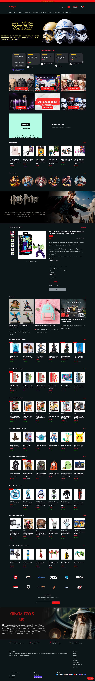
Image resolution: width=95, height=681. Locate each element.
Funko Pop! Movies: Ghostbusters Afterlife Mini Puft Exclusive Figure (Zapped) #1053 (66, 416)
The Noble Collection (14, 561)
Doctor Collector (77, 530)
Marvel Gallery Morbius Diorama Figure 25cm (65, 357)
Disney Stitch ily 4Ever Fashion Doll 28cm (27, 446)
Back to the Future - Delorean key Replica (79, 533)
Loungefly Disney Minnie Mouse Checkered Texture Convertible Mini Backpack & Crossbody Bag (15, 161)
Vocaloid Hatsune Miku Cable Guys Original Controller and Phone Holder (28, 504)
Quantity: (51, 285)
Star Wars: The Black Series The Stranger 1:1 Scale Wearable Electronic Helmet (41, 533)
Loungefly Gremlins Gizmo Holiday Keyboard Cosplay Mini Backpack (27, 475)
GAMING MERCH (35, 12)
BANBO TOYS (12, 384)
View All (84, 142)
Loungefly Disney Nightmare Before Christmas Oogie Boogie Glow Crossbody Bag (66, 475)
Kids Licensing (12, 501)
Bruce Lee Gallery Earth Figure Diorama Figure (40, 357)
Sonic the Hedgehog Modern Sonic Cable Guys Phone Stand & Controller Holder (41, 504)
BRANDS (42, 12)
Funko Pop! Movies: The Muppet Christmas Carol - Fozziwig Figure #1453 (27, 416)
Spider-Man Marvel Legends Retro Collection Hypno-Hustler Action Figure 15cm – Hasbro (79, 161)
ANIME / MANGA (26, 12)
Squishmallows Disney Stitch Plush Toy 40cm (41, 446)
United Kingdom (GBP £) (13, 672)
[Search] (69, 7)
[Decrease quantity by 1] (54, 285)
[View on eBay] (29, 62)
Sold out (57, 289)
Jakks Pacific (63, 384)
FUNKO (62, 157)
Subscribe (56, 602)
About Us (75, 655)
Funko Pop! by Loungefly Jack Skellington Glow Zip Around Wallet (79, 475)
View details (83, 227)
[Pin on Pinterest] (79, 238)
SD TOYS (50, 354)
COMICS (18, 12)
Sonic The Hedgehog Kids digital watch (27, 563)
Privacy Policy (76, 666)
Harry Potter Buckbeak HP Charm (15, 563)
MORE (49, 12)
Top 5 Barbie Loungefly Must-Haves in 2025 (45, 325)
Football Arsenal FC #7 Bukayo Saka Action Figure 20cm (15, 387)
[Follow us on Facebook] (34, 675)
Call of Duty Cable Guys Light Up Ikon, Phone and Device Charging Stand (54, 504)
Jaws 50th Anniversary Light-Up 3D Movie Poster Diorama (79, 357)
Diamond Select (38, 354)
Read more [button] (30, 59)
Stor (75, 501)
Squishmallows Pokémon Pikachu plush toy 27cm (78, 446)
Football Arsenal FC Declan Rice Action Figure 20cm (40, 386)
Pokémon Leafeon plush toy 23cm (66, 446)
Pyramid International (65, 561)
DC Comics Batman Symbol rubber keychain (66, 563)
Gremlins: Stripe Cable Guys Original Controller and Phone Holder (66, 504)
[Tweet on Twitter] (81, 238)
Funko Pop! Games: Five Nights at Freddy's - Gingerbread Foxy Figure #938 (40, 416)
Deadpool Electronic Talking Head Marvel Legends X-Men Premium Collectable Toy (28, 533)
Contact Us (75, 657)
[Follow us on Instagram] (36, 675)
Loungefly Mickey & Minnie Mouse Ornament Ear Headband (53, 564)
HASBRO (24, 157)
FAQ (74, 658)
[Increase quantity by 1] (60, 285)
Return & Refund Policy (77, 664)
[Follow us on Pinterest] (38, 675)
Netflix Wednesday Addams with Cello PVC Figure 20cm (53, 357)
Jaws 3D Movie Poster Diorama (14, 357)
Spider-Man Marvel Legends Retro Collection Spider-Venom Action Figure (28, 160)
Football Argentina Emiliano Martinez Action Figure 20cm (28, 386)
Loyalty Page (75, 660)
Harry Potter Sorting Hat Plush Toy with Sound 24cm (15, 446)
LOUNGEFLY (12, 157)
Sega (24, 561)
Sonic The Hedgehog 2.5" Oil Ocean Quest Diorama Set (66, 386)
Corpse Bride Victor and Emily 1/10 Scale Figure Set (28, 357)
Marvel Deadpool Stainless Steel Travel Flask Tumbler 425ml (79, 504)
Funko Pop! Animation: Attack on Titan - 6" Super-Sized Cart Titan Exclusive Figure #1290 (79, 416)
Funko (11, 413)
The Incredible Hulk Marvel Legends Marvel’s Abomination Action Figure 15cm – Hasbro (53, 161)
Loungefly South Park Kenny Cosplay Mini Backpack (54, 474)
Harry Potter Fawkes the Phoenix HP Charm (40, 563)
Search (74, 653)
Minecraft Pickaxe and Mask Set (79, 563)
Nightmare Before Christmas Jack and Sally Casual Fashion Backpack (15, 475)
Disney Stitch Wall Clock (14, 502)
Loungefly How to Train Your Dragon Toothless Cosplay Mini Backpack (41, 475)
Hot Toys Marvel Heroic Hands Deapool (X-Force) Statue (53, 533)
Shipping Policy (76, 662)
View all (84, 173)
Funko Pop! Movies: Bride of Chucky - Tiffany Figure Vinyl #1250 (54, 416)
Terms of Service (76, 667)
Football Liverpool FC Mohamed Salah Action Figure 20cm (53, 387)
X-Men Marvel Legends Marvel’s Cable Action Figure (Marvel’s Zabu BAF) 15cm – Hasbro (41, 161)
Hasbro (11, 530)
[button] (12, 62)
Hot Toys (50, 530)
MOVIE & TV (11, 12)
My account (75, 7)
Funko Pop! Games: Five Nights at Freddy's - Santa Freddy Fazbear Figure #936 (15, 416)
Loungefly (50, 561)
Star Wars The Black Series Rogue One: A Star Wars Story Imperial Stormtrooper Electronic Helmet (15, 534)
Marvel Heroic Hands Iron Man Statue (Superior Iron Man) (66, 533)
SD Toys (11, 354)
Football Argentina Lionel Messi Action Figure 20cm (79, 386)
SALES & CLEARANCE (57, 12)
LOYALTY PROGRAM (67, 12)
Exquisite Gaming (26, 501)
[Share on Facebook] (77, 238)
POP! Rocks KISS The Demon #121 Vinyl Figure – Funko (66, 160)
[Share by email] (83, 238)
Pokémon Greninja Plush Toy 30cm (54, 446)
